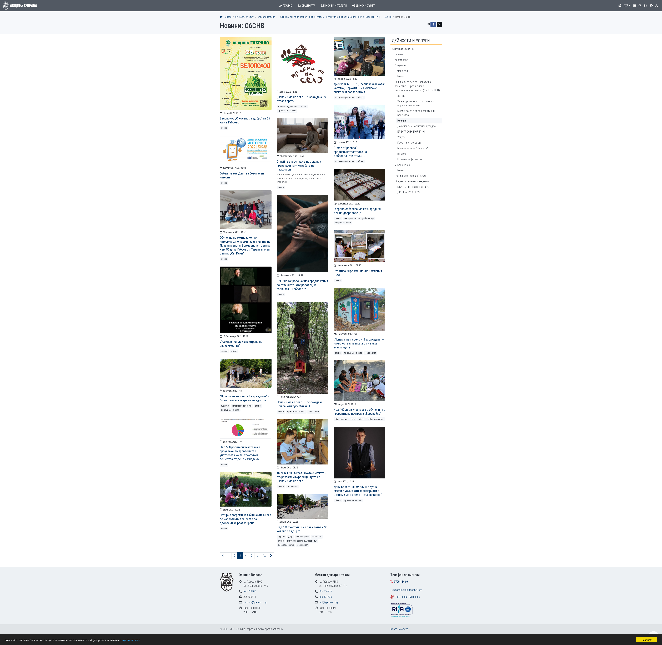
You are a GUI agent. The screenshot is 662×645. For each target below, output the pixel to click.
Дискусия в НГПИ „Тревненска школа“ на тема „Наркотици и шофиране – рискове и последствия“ (359, 88)
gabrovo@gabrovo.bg (255, 602)
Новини (388, 17)
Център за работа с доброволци (359, 218)
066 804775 (325, 591)
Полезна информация (409, 159)
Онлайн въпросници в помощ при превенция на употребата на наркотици (299, 165)
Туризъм (225, 405)
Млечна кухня (402, 164)
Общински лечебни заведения (412, 181)
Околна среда (302, 536)
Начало (227, 17)
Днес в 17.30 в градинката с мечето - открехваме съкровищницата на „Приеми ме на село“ (301, 477)
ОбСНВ (224, 128)
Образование (341, 419)
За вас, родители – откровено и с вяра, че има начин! (416, 103)
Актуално (285, 5)
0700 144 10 (401, 581)
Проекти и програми (409, 142)
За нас (401, 95)
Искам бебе (401, 60)
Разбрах (646, 639)
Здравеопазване (266, 17)
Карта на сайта (399, 629)
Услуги (401, 137)
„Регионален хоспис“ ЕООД (410, 175)
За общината (306, 5)
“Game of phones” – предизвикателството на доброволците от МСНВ (350, 152)
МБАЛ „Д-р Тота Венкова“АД (413, 186)
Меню (400, 76)
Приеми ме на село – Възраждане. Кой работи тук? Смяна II (300, 404)
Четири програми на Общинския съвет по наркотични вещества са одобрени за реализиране (245, 519)
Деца (353, 419)
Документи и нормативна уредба (416, 126)
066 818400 (249, 591)
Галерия (402, 153)
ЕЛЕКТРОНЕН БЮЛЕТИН (411, 131)
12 (264, 555)
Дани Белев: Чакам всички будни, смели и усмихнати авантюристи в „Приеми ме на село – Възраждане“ (358, 491)
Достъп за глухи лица (407, 596)
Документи (401, 65)
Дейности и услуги (334, 5)
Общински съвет (363, 5)
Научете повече (130, 640)
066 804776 (325, 596)
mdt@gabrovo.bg (328, 602)
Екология (316, 536)
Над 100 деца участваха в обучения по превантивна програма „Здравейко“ (359, 412)
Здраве (224, 351)
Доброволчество (343, 222)
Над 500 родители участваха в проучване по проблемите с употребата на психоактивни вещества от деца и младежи (240, 453)
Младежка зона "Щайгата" (412, 148)
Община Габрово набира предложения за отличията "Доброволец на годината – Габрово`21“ (302, 285)
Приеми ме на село (287, 110)
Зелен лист (370, 353)
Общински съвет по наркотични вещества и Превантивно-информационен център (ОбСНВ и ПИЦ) (329, 17)
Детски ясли (402, 71)
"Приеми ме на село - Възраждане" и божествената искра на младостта (244, 398)
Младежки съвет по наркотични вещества (416, 113)
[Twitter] (439, 24)
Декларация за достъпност (406, 590)
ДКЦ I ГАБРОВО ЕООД (409, 192)
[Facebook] (433, 24)
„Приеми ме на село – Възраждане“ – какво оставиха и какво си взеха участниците (359, 343)
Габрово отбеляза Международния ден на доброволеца (357, 211)
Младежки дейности (287, 106)
